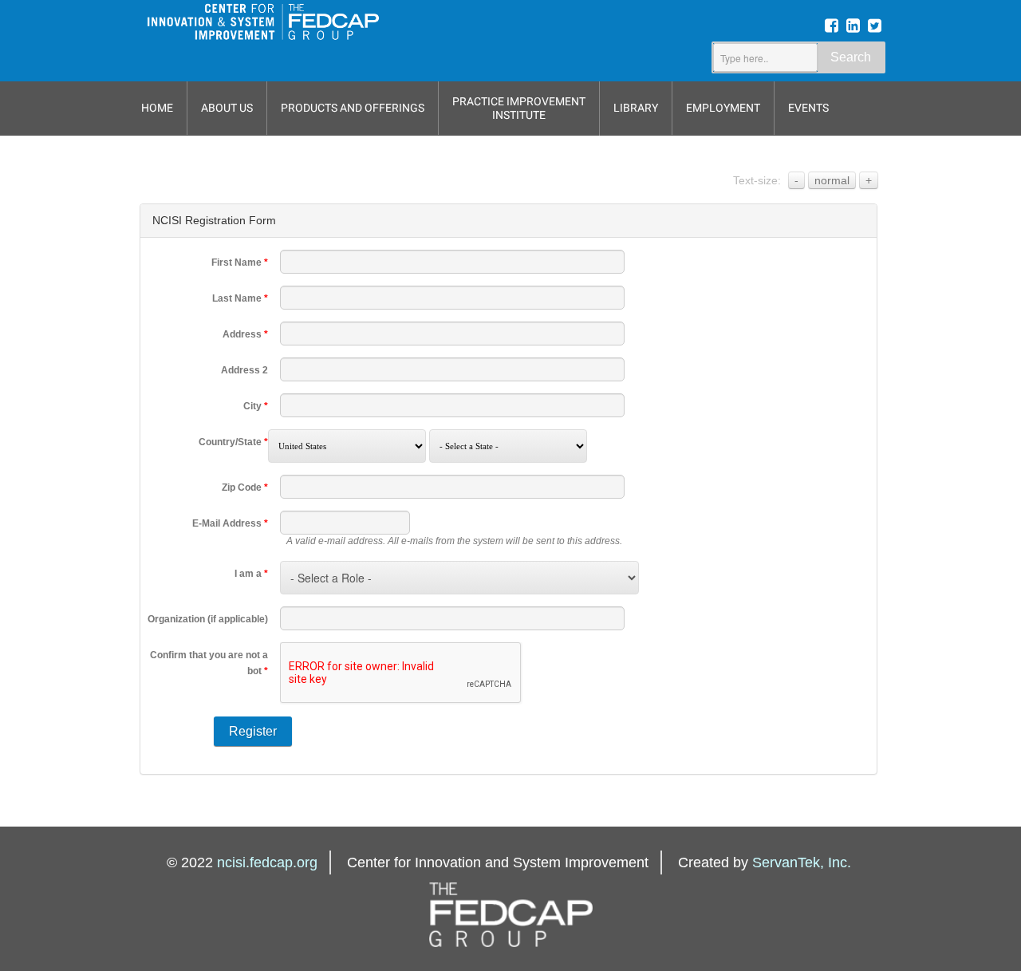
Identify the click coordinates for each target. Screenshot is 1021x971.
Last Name (240, 298)
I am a (251, 573)
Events (808, 107)
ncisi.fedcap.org (267, 862)
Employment (723, 107)
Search (850, 57)
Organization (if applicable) (208, 619)
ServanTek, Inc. (801, 862)
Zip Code (245, 487)
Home (157, 107)
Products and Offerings (352, 107)
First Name (239, 262)
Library (635, 107)
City (255, 406)
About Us (227, 107)
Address (245, 334)
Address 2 (244, 370)
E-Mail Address (230, 523)
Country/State (233, 442)
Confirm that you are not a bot (209, 663)
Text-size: (757, 180)
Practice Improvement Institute (518, 108)
